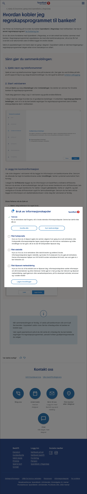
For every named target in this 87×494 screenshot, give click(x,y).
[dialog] (43, 247)
